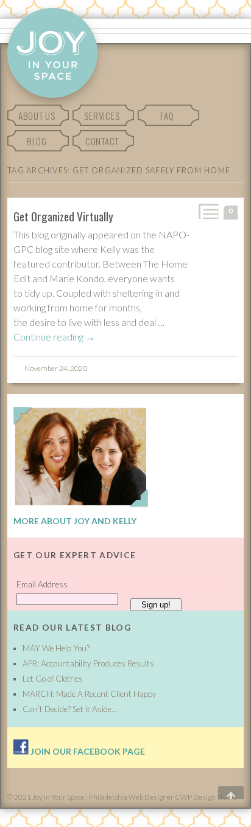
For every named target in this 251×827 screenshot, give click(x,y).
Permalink (207, 211)
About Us (36, 115)
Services (101, 115)
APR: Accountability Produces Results (88, 663)
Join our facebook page (87, 751)
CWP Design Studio (205, 796)
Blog (37, 141)
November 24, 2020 (55, 368)
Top (222, 793)
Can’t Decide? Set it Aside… (70, 709)
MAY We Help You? (56, 648)
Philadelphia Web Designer (131, 796)
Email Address (42, 584)
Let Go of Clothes (53, 678)
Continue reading (54, 336)
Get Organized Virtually (63, 216)
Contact (102, 141)
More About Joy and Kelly (74, 521)
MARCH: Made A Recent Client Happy (90, 694)
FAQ (167, 115)
